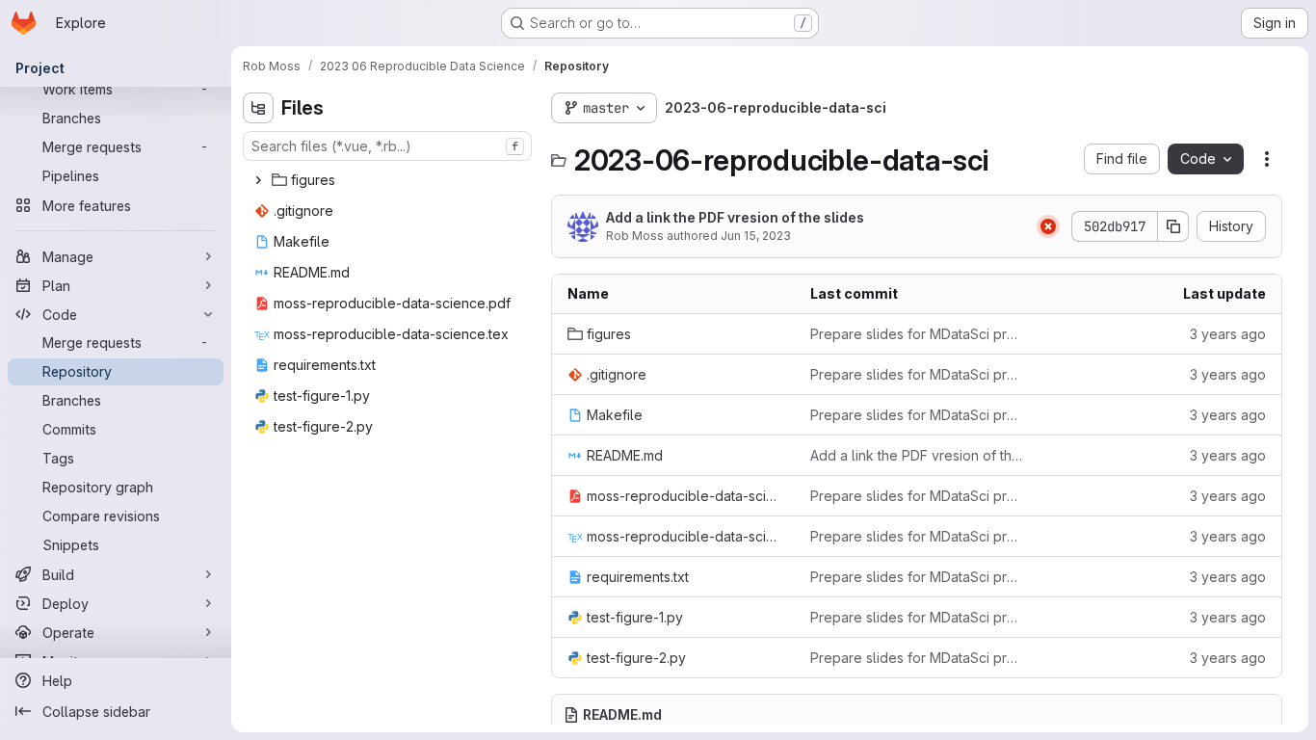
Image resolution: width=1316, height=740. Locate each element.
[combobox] (387, 146)
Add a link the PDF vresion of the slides (735, 217)
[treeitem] (389, 180)
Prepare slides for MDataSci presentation (916, 334)
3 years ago (1228, 334)
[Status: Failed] (1048, 226)
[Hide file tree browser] (258, 107)
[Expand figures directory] (258, 180)
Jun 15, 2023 (756, 235)
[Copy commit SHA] (1173, 226)
